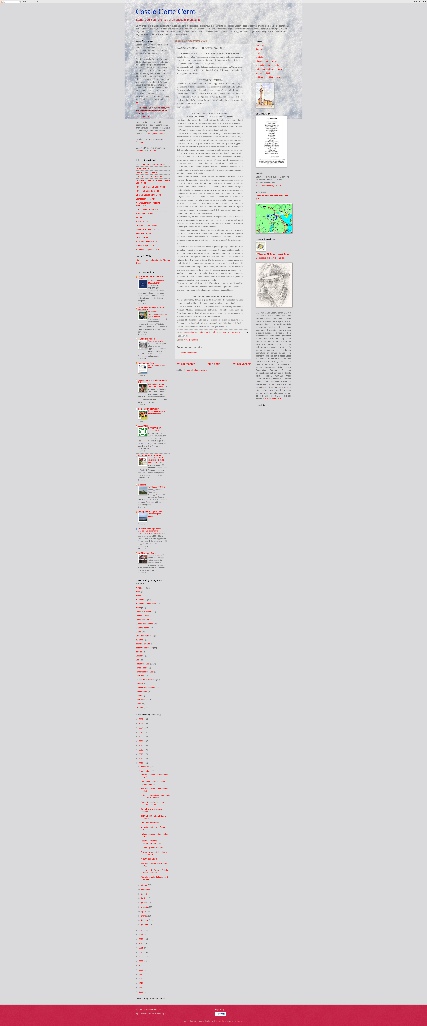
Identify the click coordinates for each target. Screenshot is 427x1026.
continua (139, 102)
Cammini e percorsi (144, 612)
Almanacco (141, 588)
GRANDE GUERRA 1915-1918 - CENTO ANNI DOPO (156, 460)
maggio (144, 907)
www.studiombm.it (273, 399)
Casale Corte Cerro (166, 11)
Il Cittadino (140, 217)
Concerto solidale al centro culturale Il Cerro (152, 803)
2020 (141, 745)
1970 (141, 992)
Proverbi (139, 683)
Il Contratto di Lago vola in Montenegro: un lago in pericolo (157, 314)
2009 (141, 957)
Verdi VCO (143, 426)
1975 (141, 987)
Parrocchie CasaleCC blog (147, 191)
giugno (144, 902)
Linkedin (152, 151)
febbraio (145, 920)
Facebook (140, 142)
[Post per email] (246, 332)
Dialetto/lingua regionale (266, 61)
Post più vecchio (241, 363)
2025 (141, 723)
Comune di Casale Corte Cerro (149, 176)
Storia (138, 703)
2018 (141, 754)
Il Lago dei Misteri (143, 233)
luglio (143, 898)
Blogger (240, 1021)
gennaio (145, 925)
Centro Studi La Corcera (146, 172)
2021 (141, 741)
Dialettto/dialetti (142, 628)
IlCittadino (140, 640)
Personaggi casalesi (145, 672)
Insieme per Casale (144, 213)
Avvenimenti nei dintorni (146, 604)
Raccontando (141, 691)
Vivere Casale (142, 221)
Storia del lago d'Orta (145, 245)
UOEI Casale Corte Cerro (147, 209)
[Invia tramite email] (178, 336)
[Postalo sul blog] (180, 336)
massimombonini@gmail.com (269, 185)
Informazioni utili (143, 644)
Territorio (139, 707)
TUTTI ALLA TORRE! (157, 487)
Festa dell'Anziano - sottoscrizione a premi (151, 842)
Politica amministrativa (146, 679)
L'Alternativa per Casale (146, 225)
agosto (144, 894)
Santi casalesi (142, 699)
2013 (141, 939)
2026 (141, 719)
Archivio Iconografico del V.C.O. (150, 249)
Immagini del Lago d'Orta (150, 511)
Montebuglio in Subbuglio (152, 847)
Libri (137, 660)
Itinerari (139, 652)
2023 (141, 732)
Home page (212, 363)
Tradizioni (260, 57)
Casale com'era (142, 616)
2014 (141, 935)
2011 (141, 948)
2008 (141, 961)
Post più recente (185, 363)
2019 (141, 750)
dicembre (145, 767)
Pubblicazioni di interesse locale (270, 77)
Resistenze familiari (156, 341)
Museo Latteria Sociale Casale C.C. (152, 381)
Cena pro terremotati (150, 823)
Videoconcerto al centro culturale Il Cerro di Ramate (155, 796)
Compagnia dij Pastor (155, 133)
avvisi (138, 608)
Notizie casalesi (191, 340)
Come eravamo (142, 620)
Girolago (142, 485)
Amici (138, 592)
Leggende (140, 656)
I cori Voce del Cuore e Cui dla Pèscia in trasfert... (154, 871)
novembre (146, 771)
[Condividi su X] (182, 336)
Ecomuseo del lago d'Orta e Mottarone (151, 308)
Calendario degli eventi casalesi (270, 69)
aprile (144, 911)
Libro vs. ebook (154, 555)
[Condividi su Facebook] (184, 336)
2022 (141, 736)
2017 (141, 758)
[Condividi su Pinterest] (186, 336)
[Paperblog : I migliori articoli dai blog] (220, 1015)
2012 (141, 943)
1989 (141, 978)
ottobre (144, 885)
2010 (141, 952)
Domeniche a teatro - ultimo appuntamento (153, 782)
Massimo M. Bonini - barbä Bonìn (150, 164)
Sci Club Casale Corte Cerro (148, 195)
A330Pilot (220, 1021)
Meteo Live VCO (143, 237)
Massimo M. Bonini (144, 116)
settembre (146, 889)
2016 (141, 763)
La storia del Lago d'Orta (149, 529)
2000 (141, 970)
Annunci (139, 596)
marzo (144, 916)
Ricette (139, 695)
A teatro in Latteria (149, 859)
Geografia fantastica (145, 636)
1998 (141, 974)
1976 (141, 983)
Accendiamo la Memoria (146, 241)
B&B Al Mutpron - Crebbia (147, 229)
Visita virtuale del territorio (267, 65)
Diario (138, 632)
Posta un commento (188, 353)
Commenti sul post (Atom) (195, 370)
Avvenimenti (141, 600)
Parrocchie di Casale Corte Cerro (150, 187)
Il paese (259, 49)
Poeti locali (140, 675)
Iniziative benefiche (144, 648)
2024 (141, 728)
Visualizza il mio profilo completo (270, 258)
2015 (141, 930)
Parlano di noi (142, 668)
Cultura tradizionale (144, 624)
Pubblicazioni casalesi (145, 687)
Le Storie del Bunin (144, 168)
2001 (141, 965)
